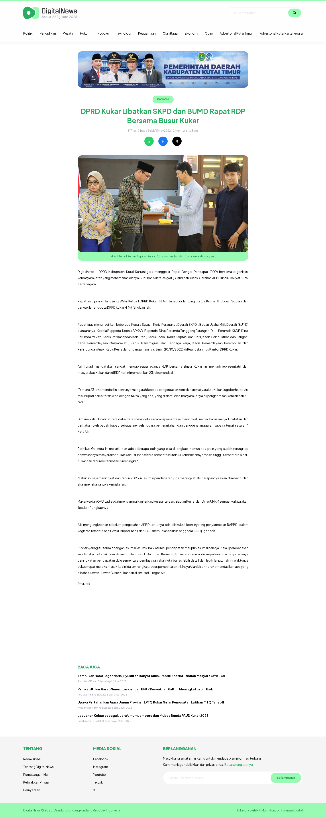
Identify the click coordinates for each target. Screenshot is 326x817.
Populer (103, 33)
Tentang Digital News (38, 767)
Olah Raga (170, 33)
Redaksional (32, 759)
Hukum (85, 33)
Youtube (99, 774)
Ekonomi (191, 33)
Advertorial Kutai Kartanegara (281, 33)
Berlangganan (286, 777)
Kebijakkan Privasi (36, 782)
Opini (209, 33)
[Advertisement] (163, 625)
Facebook (100, 759)
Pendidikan (48, 33)
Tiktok (98, 782)
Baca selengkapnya (238, 764)
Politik (28, 33)
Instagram (100, 767)
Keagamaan (147, 33)
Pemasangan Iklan (36, 774)
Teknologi (123, 33)
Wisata (68, 33)
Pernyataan (31, 790)
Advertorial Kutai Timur (236, 33)
